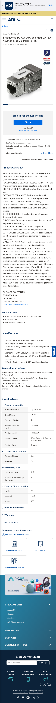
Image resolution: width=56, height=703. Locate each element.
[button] (54, 351)
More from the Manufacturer (15, 304)
